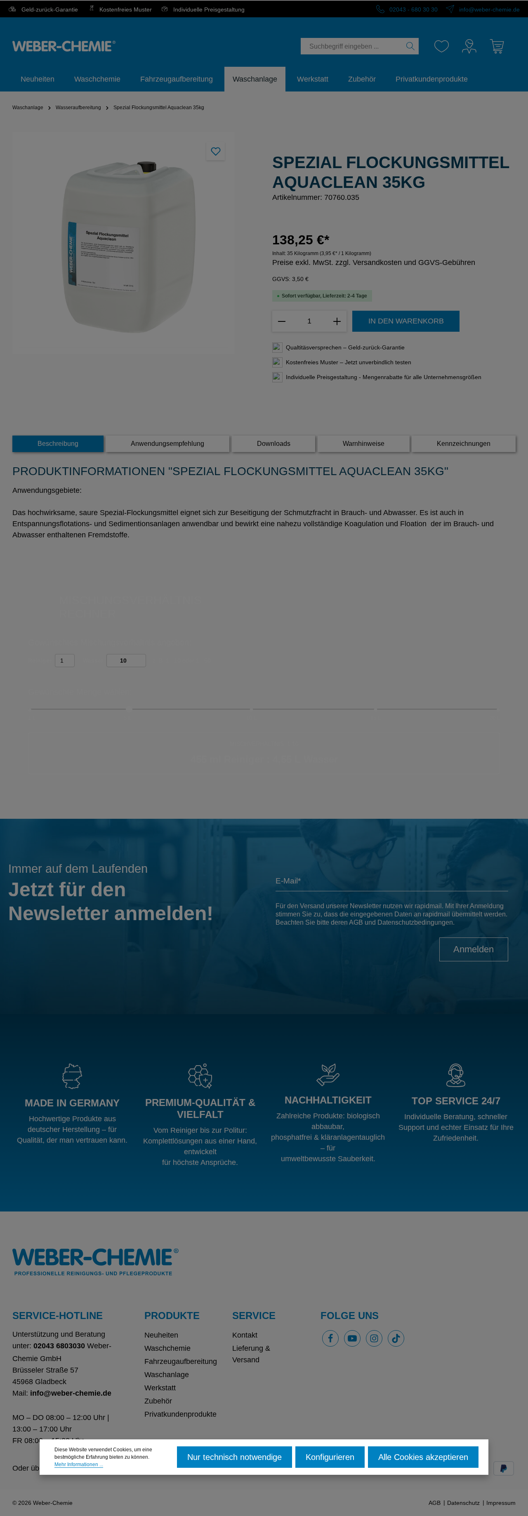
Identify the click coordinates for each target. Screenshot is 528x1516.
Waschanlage (166, 1375)
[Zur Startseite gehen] (64, 46)
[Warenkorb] (497, 46)
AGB (356, 922)
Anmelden (473, 949)
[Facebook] (330, 1338)
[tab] (58, 444)
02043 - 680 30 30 (413, 9)
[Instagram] (374, 1338)
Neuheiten (161, 1335)
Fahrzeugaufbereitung (180, 1361)
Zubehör (158, 1401)
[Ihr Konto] (469, 46)
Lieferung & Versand (251, 1354)
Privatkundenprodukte (180, 1414)
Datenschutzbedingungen (415, 922)
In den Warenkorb (406, 321)
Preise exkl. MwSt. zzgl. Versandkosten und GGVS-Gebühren (373, 262)
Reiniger (40, 660)
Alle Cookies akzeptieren (423, 1457)
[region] (134, 243)
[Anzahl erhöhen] (337, 321)
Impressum (501, 1503)
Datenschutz (463, 1503)
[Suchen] (411, 46)
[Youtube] (352, 1338)
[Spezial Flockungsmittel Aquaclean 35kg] (123, 242)
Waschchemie (167, 1348)
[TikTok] (396, 1338)
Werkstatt (160, 1388)
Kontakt (244, 1335)
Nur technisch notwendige (234, 1457)
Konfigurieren (330, 1457)
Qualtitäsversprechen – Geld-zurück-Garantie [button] (345, 347)
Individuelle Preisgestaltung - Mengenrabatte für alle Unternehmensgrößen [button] (383, 377)
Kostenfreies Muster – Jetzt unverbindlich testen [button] (348, 362)
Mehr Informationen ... (78, 1464)
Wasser (93, 660)
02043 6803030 (59, 1346)
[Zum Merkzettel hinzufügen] (215, 151)
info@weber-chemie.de (488, 9)
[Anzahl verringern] (281, 321)
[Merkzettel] (441, 46)
